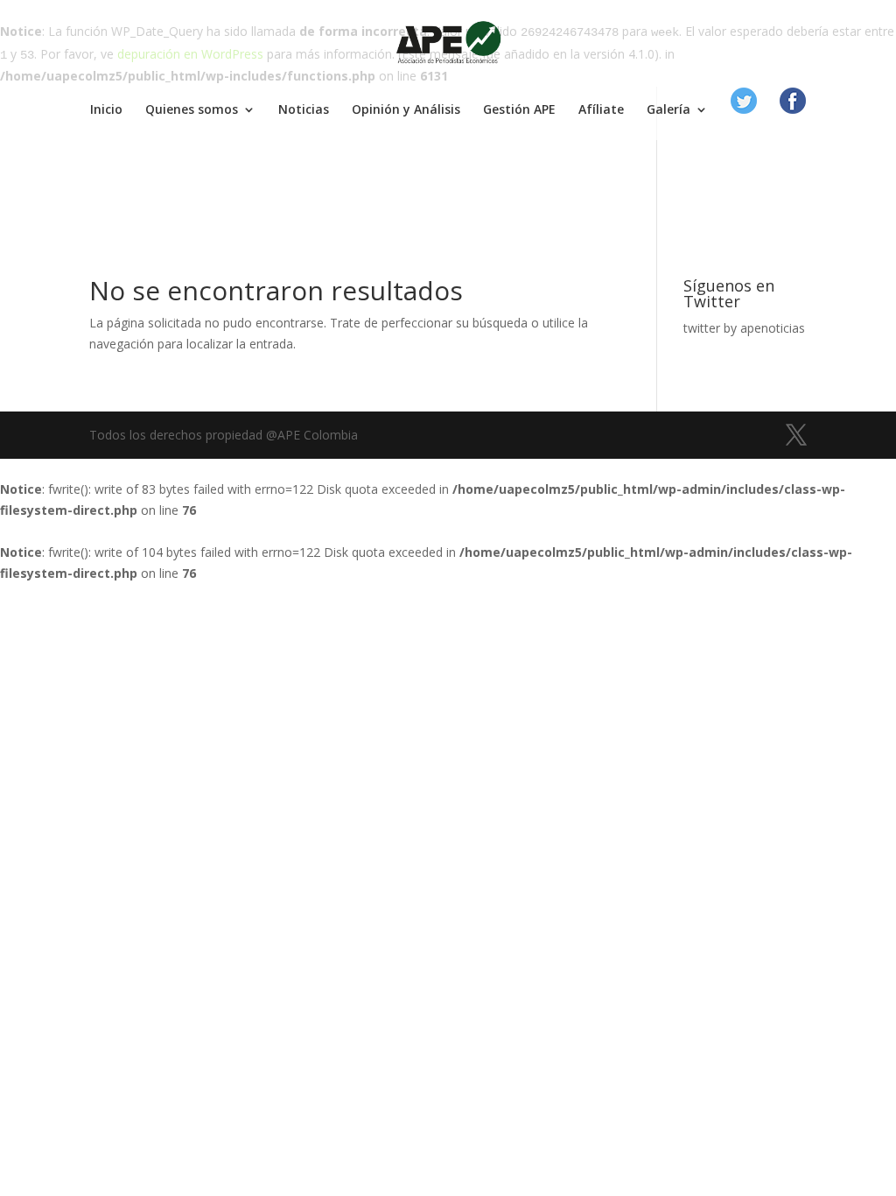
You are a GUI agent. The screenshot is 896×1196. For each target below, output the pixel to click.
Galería (668, 110)
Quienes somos (191, 110)
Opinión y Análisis (406, 110)
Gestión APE (519, 110)
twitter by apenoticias (744, 328)
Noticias (303, 110)
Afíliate (601, 110)
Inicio (106, 110)
